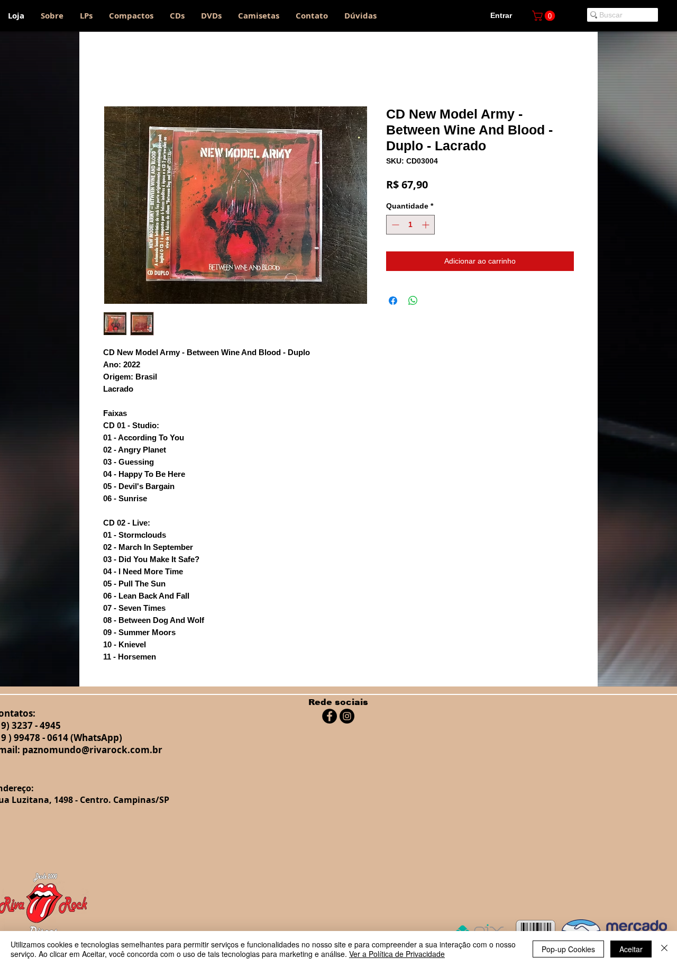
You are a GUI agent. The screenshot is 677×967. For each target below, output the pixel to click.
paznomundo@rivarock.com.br (92, 750)
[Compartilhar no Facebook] (393, 300)
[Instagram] (347, 716)
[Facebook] (329, 716)
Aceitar (631, 949)
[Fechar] (664, 949)
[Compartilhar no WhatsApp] (413, 300)
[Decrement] (394, 224)
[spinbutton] (410, 224)
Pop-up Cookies (568, 949)
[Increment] (426, 224)
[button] (544, 16)
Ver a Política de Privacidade (397, 953)
